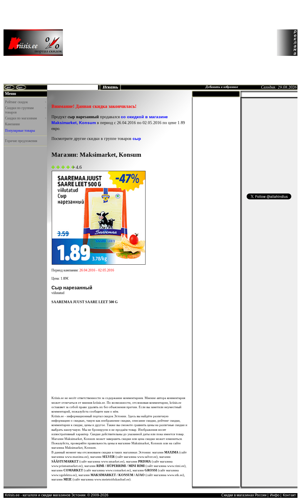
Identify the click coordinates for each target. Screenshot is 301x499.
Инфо (275, 495)
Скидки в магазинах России (244, 495)
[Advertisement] (119, 42)
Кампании (12, 123)
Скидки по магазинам (25, 118)
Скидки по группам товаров (25, 110)
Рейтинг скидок (25, 102)
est (9, 87)
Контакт (289, 495)
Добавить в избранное (221, 87)
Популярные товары (20, 130)
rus (20, 87)
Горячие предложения (21, 140)
